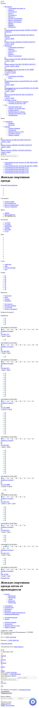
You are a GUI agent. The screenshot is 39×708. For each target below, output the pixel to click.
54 (5, 286)
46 (5, 279)
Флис (6, 297)
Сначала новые (9, 201)
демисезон (8, 264)
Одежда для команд (11, 309)
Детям (10, 599)
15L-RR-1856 (5, 351)
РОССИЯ (8, 229)
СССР (7, 231)
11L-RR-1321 (5, 334)
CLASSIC (8, 224)
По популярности (10, 203)
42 (5, 276)
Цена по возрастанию (12, 205)
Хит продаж (8, 304)
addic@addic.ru (18, 647)
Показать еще (5, 578)
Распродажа (12, 602)
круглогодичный (10, 267)
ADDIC (7, 213)
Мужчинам (12, 597)
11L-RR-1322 (5, 553)
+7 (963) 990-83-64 (13, 640)
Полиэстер (8, 295)
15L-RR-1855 (5, 368)
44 (5, 277)
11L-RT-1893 (5, 445)
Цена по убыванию (11, 206)
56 (5, 287)
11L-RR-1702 (5, 502)
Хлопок (7, 299)
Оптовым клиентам (11, 617)
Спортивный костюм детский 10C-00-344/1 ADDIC (21, 166)
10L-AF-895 (4, 574)
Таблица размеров (14, 128)
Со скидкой (8, 307)
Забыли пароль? (6, 703)
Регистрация (10, 705)
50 (5, 282)
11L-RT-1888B (5, 407)
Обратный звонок (6, 643)
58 (5, 289)
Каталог (7, 594)
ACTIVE (7, 223)
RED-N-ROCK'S (10, 215)
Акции (7, 619)
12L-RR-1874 (5, 530)
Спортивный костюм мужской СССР (17, 169)
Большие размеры (10, 305)
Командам (11, 601)
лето (6, 269)
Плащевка (8, 301)
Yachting (7, 228)
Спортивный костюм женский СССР (17, 167)
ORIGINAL (8, 226)
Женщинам (12, 596)
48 (5, 281)
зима (6, 266)
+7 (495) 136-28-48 (10, 637)
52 (5, 284)
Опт (6, 105)
